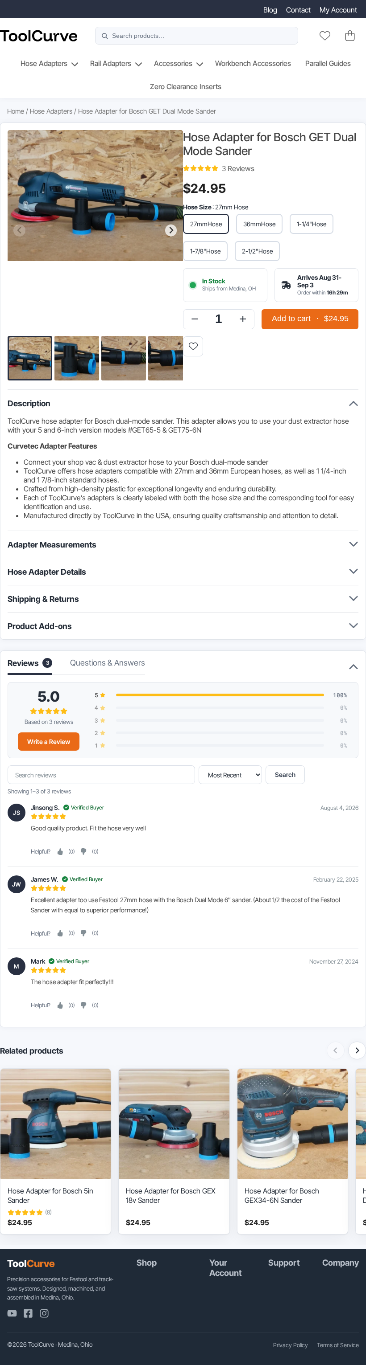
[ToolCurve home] (38, 35)
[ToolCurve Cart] (350, 36)
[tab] (107, 665)
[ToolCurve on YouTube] (12, 1313)
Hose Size (197, 207)
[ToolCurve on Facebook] (28, 1313)
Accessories (173, 63)
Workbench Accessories (253, 63)
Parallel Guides (328, 63)
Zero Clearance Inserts (185, 86)
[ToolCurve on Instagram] (44, 1313)
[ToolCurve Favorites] (325, 36)
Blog (270, 9)
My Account (338, 9)
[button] (30, 358)
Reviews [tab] (28, 663)
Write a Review (48, 741)
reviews (238, 168)
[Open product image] (95, 230)
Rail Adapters (110, 63)
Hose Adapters (44, 63)
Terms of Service (338, 1345)
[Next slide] (171, 231)
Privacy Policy (290, 1345)
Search (285, 774)
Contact (298, 9)
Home (15, 111)
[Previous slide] (19, 231)
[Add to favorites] (193, 346)
